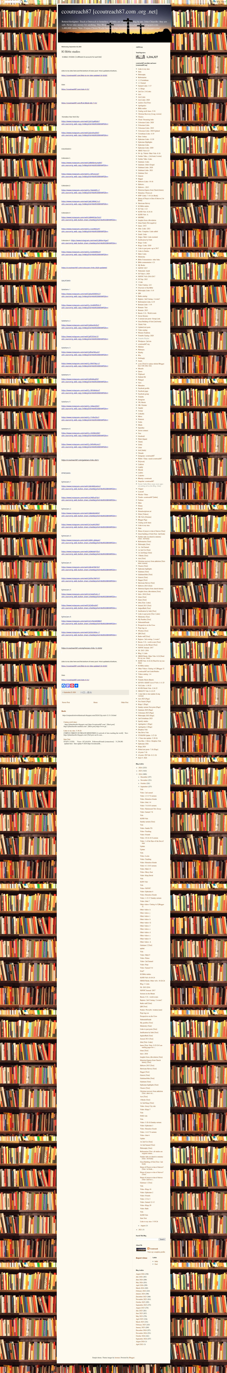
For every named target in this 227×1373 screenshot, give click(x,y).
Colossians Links (143, 125)
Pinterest (141, 419)
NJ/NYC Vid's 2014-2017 (146, 276)
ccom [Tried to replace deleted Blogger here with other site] (151, 365)
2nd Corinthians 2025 (145, 718)
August (143, 1225)
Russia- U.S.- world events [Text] (149, 642)
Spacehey (141, 428)
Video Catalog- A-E (145, 285)
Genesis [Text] (143, 577)
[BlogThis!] (84, 692)
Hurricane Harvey (144, 203)
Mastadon (141, 385)
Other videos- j (145, 913)
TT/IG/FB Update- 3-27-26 (147, 735)
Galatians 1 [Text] (146, 1183)
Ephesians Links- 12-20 (146, 139)
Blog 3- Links (142, 653)
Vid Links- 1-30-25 (144, 685)
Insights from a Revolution (147, 220)
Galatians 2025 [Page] (145, 710)
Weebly (140, 352)
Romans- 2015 (143, 310)
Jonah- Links (142, 234)
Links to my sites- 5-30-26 (72, 731)
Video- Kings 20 (145, 1205)
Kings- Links (142, 243)
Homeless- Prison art (145, 193)
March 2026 (140, 1288)
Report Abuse (141, 1257)
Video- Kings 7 (145, 1109)
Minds (140, 425)
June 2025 (139, 1313)
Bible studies (142, 108)
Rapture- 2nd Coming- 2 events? (149, 299)
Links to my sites (144, 69)
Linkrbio (141, 475)
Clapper (140, 489)
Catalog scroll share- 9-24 (146, 111)
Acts (139, 94)
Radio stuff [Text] (144, 636)
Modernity (141, 257)
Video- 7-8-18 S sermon (148, 805)
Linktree (141, 464)
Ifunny (140, 506)
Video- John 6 (145, 1135)
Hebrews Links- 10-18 (145, 181)
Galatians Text (143, 173)
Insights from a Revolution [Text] (149, 591)
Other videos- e (145, 929)
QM (139, 293)
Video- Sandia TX (146, 828)
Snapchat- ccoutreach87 (146, 481)
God (156, 1264)
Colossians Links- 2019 (146, 128)
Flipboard (141, 374)
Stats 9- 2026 (142, 758)
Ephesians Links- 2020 (145, 148)
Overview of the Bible (145, 288)
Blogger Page (142, 520)
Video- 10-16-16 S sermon (149, 838)
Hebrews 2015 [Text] (145, 586)
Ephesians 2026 (143, 744)
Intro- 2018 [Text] (144, 594)
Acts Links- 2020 (144, 100)
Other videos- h (145, 919)
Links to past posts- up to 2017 (148, 248)
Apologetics (142, 105)
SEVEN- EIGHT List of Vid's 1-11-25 (151, 682)
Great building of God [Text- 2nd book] (151, 534)
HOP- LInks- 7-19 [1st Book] (148, 195)
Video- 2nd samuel (146, 793)
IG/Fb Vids (144, 882)
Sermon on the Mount (147, 993)
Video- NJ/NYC (145, 888)
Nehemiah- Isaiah (144, 271)
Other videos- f (145, 926)
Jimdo (140, 361)
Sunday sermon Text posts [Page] (149, 707)
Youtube (141, 397)
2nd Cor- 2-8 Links (144, 91)
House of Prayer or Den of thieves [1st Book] (151, 199)
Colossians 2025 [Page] (146, 713)
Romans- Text (142, 307)
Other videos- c (145, 935)
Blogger (131, 1357)
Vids (141, 789)
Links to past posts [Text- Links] (149, 614)
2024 (140, 774)
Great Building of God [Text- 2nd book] (151, 1163)
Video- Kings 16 (145, 1189)
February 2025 (141, 1325)
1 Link (140, 282)
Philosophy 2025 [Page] (146, 715)
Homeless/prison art (144, 511)
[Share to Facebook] (88, 692)
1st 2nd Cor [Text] (144, 550)
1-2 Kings (141, 88)
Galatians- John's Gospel (146, 165)
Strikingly (141, 358)
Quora (140, 371)
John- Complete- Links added (148, 231)
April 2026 (139, 1285)
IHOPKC (141, 217)
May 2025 (139, 1316)
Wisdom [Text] (143, 631)
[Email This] (82, 692)
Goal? (142, 971)
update (142, 948)
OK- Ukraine (142, 405)
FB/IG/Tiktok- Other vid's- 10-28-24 (152, 981)
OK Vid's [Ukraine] (144, 517)
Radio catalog (142, 296)
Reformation (142, 77)
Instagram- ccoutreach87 (146, 456)
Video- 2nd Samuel (146, 961)
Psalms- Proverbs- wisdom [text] (151, 1010)
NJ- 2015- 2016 (143, 650)
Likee (140, 447)
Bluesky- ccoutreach (145, 478)
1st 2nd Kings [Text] (145, 553)
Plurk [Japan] (142, 439)
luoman (117, 1357)
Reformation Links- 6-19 (146, 302)
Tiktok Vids (142, 324)
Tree (139, 433)
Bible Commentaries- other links (149, 259)
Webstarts (141, 349)
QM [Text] (141, 633)
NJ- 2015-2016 (145, 987)
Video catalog (142, 330)
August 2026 (140, 1274)
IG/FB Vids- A (143, 214)
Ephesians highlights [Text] (149, 1085)
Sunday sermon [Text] (147, 822)
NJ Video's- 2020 (144, 274)
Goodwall (141, 436)
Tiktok (140, 442)
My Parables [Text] (144, 619)
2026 (140, 767)
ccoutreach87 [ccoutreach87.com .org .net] (109, 11)
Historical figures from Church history (151, 190)
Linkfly (140, 467)
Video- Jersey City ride (148, 1106)
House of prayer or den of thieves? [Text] (151, 1173)
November (144, 780)
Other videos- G (145, 922)
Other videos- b (145, 939)
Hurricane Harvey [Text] (146, 583)
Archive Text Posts (144, 103)
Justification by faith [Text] (147, 611)
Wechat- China (143, 494)
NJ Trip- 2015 (143, 279)
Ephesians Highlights (145, 142)
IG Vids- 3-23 (143, 209)
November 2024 (141, 1333)
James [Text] (142, 600)
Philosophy (142, 74)
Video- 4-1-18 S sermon (148, 866)
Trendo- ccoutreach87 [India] (148, 497)
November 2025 (141, 1299)
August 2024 (140, 1341)
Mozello (141, 368)
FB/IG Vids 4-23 (143, 150)
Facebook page (143, 391)
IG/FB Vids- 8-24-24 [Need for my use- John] (151, 662)
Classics (140, 117)
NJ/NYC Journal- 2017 (145, 647)
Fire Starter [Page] (144, 701)
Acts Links (141, 97)
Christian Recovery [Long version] (149, 114)
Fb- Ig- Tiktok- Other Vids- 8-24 (149, 153)
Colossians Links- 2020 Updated (149, 131)
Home (96, 702)
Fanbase (140, 500)
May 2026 (139, 1282)
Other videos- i (145, 916)
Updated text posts (144, 327)
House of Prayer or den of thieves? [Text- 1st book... (151, 1168)
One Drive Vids (143, 732)
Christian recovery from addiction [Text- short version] (151, 562)
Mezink (140, 470)
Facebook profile (143, 388)
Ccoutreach (154, 1249)
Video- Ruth (144, 1208)
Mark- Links (142, 254)
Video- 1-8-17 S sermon (148, 1132)
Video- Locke (144, 856)
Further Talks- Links (145, 159)
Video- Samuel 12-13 (147, 1202)
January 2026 (140, 1294)
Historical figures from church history (150, 588)
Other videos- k (145, 909)
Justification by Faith (145, 240)
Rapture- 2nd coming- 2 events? (148, 639)
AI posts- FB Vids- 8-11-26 (147, 755)
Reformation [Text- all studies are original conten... (151, 1152)
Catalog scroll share (144, 522)
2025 (140, 771)
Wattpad (141, 380)
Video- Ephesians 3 (146, 1125)
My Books (141, 265)
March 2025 (140, 1322)
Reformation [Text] (144, 541)
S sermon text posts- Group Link (149, 318)
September (144, 786)
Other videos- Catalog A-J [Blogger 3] (152, 905)
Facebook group (143, 394)
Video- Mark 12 (145, 869)
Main (140, 503)
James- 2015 (142, 226)
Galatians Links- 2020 (145, 167)
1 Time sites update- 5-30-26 (147, 738)
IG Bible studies (143, 206)
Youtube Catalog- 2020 (146, 335)
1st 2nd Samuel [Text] (147, 1145)
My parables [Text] (146, 1023)
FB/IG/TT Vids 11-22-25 (146, 691)
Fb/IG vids (143, 1116)
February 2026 (141, 1291)
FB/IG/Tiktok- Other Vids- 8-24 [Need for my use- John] (151, 657)
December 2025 (141, 1296)
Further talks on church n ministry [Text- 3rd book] (149, 538)
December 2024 (141, 1330)
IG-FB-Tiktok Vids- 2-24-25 (147, 688)
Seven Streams (143, 316)
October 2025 (140, 1302)
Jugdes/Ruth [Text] (146, 1035)
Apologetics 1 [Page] (145, 724)
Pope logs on (142, 628)
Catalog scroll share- (70, 722)
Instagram (141, 399)
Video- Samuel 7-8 (146, 812)
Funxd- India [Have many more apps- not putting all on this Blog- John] (150, 485)
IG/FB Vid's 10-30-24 (147, 977)
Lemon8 (141, 491)
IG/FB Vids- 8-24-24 (145, 212)
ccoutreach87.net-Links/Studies (148, 671)
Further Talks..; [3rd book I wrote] (150, 156)
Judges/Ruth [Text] (144, 608)
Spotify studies (143, 721)
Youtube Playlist (143, 338)
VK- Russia (142, 402)
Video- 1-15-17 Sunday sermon (150, 898)
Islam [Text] (142, 597)
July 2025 (139, 1310)
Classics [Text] (143, 566)
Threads (140, 453)
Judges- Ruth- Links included (148, 237)
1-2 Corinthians (143, 80)
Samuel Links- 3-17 (144, 86)
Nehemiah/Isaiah (143, 622)
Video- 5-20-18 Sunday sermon (150, 1122)
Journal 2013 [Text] (144, 605)
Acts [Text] (142, 558)
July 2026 (139, 1277)
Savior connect (143, 430)
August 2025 (140, 1308)
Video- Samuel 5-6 (146, 968)
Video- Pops (144, 964)
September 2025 (141, 1305)
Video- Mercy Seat (146, 872)
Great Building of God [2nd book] (149, 321)
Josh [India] (142, 450)
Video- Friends (145, 834)
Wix (139, 355)
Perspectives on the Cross (146, 625)
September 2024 (141, 1339)
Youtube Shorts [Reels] (146, 680)
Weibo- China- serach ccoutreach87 (150, 458)
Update (142, 846)
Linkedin (141, 414)
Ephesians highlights (145, 569)
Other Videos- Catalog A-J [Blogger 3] (151, 668)
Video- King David (146, 875)
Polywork (141, 461)
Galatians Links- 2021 (145, 170)
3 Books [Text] (143, 555)
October (143, 783)
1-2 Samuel (142, 83)
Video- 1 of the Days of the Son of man (152, 842)
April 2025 (139, 1319)
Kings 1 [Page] (143, 704)
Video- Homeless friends (148, 799)
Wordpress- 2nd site (144, 341)
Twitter (140, 411)
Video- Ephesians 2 (146, 1192)
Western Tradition (144, 333)
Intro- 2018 (144, 1054)
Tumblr (140, 408)
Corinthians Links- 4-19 (146, 134)
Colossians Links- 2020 (146, 122)
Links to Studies (143, 251)
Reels (63, 711)
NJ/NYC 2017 (142, 268)
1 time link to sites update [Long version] (149, 695)
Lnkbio (140, 473)
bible (156, 1261)
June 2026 (139, 1279)
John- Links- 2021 (144, 228)
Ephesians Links (143, 145)
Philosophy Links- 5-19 (146, 290)
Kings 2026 (142, 746)
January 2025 (140, 1327)
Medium (141, 347)
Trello (140, 422)
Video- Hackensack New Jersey (150, 809)
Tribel (140, 444)
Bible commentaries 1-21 (146, 262)
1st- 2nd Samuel (143, 547)
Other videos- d (145, 932)
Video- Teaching (145, 831)
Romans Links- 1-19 (145, 304)
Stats (139, 72)
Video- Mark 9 (145, 955)
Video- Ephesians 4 (146, 891)
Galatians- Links (143, 162)
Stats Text (67, 739)
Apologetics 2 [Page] (145, 727)
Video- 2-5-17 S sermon (148, 796)
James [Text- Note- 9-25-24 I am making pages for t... (151, 1046)
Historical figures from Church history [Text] (150, 1061)
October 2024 (140, 1336)
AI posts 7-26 (142, 752)
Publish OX (142, 377)
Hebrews (141, 184)
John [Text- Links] (144, 602)
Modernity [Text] (144, 617)
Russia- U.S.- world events (149, 997)
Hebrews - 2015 (143, 187)
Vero (139, 383)
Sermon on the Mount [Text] (147, 645)
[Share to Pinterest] (90, 692)
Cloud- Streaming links (146, 119)
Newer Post (66, 702)
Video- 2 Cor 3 (145, 1199)
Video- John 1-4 (145, 802)
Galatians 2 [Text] (146, 945)
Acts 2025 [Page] (144, 699)
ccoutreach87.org (144, 344)
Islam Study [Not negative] (147, 223)
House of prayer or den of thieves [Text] (151, 531)
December (144, 777)
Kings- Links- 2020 (144, 245)
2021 (140, 1229)
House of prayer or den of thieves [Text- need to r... (151, 1178)
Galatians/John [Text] (145, 574)
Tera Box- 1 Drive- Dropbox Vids (149, 741)
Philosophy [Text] (144, 544)
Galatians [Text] (143, 571)
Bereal (140, 508)
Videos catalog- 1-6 (144, 674)
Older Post (124, 702)
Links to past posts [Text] (148, 1029)
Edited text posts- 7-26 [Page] (148, 749)
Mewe (140, 416)
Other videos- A (145, 942)
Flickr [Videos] (143, 514)
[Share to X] (86, 692)
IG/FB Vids (144, 818)
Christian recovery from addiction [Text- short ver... (151, 1092)
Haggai (140, 179)
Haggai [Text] (142, 580)
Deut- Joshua (142, 136)
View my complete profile (156, 1252)
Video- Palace (144, 958)
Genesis (140, 176)
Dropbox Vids (143, 729)
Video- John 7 (145, 901)
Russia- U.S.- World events (147, 313)
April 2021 (139, 1344)
